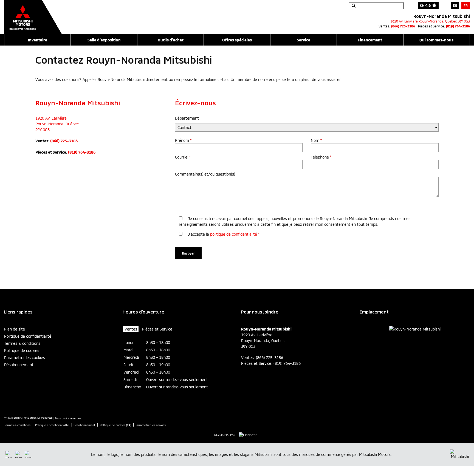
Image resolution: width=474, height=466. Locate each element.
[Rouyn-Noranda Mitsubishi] (33, 14)
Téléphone (321, 157)
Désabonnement (18, 364)
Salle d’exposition (104, 40)
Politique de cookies (21, 350)
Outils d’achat (171, 40)
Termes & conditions (22, 343)
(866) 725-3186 (403, 26)
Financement (370, 40)
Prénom (183, 140)
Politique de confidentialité (27, 336)
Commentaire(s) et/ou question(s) (205, 174)
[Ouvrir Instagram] (18, 454)
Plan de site (14, 329)
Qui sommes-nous (436, 40)
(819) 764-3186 (458, 26)
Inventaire (37, 40)
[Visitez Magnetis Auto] (249, 434)
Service (303, 40)
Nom (316, 140)
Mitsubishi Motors (375, 454)
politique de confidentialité (233, 234)
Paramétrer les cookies (24, 357)
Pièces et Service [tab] (157, 329)
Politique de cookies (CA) (115, 425)
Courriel (183, 157)
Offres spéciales (237, 40)
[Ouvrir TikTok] (28, 454)
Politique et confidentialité (52, 425)
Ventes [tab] (131, 329)
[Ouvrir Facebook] (8, 454)
